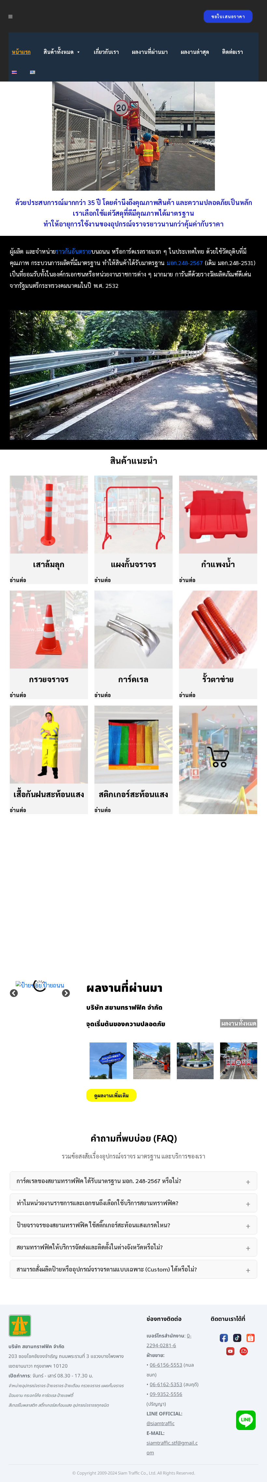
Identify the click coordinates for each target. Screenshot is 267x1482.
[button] (14, 993)
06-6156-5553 (166, 1365)
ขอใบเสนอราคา (228, 16)
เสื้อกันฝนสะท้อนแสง (48, 794)
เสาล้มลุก (48, 564)
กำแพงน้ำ (218, 564)
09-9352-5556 (166, 1394)
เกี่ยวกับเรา (106, 51)
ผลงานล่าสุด (195, 51)
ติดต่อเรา (232, 51)
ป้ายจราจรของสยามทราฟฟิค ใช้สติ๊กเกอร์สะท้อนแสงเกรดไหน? (93, 1225)
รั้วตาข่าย (218, 679)
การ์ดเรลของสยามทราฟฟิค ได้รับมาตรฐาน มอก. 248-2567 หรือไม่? (99, 1180)
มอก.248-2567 (185, 262)
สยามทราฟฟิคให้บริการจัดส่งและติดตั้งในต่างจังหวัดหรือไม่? (90, 1247)
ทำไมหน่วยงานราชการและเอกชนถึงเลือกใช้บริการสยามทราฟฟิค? (97, 1203)
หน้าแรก (21, 51)
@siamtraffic (161, 1423)
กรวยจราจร (49, 679)
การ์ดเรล (133, 679)
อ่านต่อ (18, 580)
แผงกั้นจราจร (133, 564)
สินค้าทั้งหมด (59, 51)
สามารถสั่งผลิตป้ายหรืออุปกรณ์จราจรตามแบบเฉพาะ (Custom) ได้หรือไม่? (107, 1269)
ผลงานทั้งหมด (238, 1023)
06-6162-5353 (166, 1384)
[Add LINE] (246, 1420)
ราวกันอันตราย (73, 251)
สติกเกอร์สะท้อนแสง (133, 794)
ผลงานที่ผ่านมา (150, 51)
